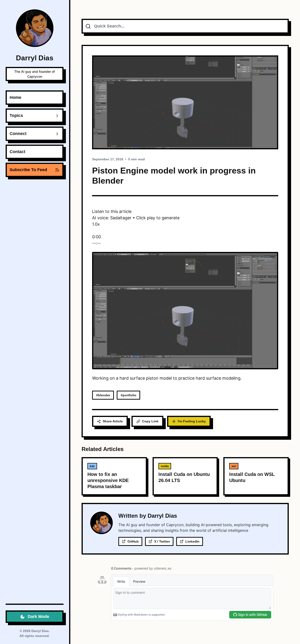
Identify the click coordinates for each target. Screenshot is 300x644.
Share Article (113, 421)
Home (15, 97)
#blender (103, 395)
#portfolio (128, 395)
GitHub (133, 541)
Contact (17, 151)
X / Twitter (162, 541)
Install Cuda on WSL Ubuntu (252, 477)
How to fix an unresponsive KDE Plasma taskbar (108, 480)
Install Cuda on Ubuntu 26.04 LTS (184, 477)
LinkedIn (192, 541)
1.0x (96, 224)
